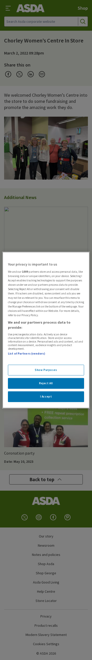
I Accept (46, 396)
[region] (46, 330)
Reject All (46, 383)
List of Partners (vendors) (26, 353)
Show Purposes (46, 370)
